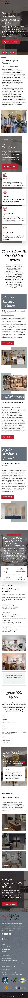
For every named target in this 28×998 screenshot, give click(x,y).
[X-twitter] (5, 934)
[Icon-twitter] (7, 52)
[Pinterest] (10, 934)
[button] (26, 3)
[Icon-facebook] (3, 52)
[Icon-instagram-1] (10, 52)
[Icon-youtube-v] (13, 52)
